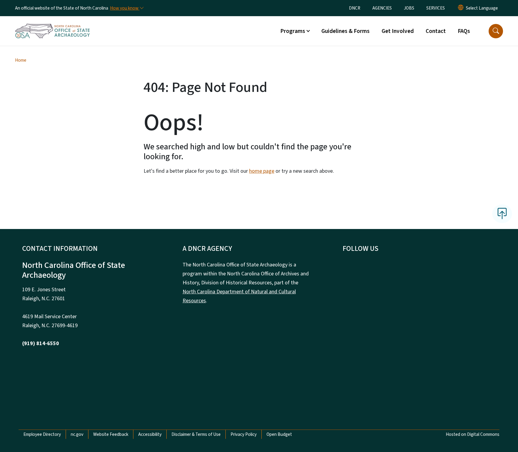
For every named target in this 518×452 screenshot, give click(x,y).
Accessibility (150, 434)
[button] (496, 31)
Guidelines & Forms (345, 31)
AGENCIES (382, 8)
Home (20, 60)
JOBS (409, 8)
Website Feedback (110, 434)
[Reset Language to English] (460, 8)
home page (261, 171)
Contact (436, 31)
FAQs (464, 31)
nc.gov (77, 434)
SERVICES (435, 8)
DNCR (354, 8)
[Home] (52, 24)
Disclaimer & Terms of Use (196, 434)
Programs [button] (292, 31)
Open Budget (279, 434)
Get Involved (398, 31)
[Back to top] (502, 213)
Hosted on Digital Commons (472, 434)
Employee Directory (42, 434)
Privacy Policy (244, 434)
